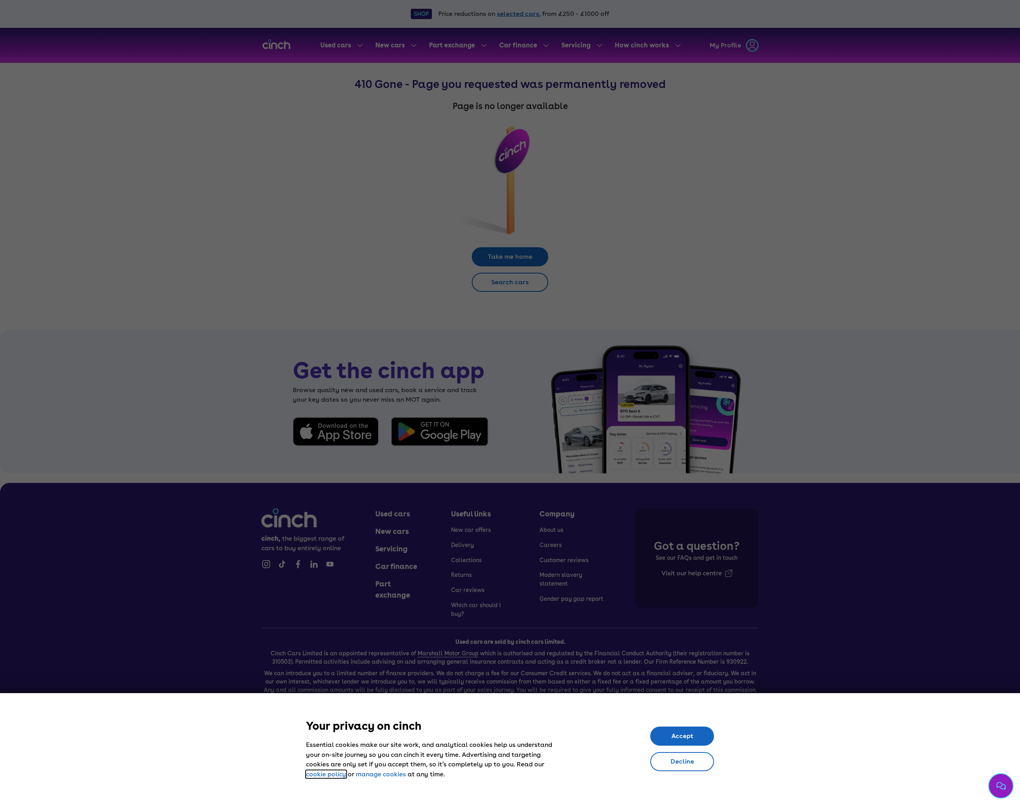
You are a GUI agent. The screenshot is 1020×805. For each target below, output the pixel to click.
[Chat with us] (1001, 786)
